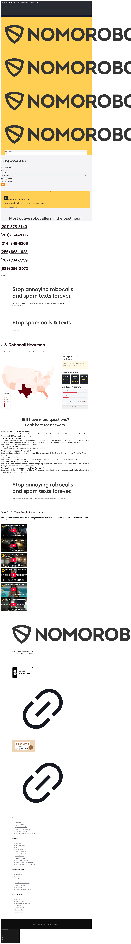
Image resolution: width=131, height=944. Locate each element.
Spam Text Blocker (21, 827)
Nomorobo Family (21, 831)
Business (18, 843)
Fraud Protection (20, 851)
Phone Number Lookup (22, 829)
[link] (45, 434)
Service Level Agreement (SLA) (25, 864)
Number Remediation (22, 854)
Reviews (17, 878)
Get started (8, 151)
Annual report (19, 881)
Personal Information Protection (25, 833)
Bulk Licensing (20, 845)
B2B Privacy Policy (21, 858)
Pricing (17, 899)
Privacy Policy (19, 912)
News (17, 876)
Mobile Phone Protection (23, 903)
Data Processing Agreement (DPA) (26, 862)
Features (18, 822)
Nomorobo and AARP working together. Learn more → (21, 2)
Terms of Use (19, 910)
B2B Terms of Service (22, 860)
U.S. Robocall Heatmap (22, 883)
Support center (20, 907)
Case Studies (19, 856)
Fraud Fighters (20, 885)
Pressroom (18, 887)
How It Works (19, 901)
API (16, 847)
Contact (18, 905)
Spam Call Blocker (21, 824)
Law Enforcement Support (23, 889)
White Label (19, 849)
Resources (18, 874)
